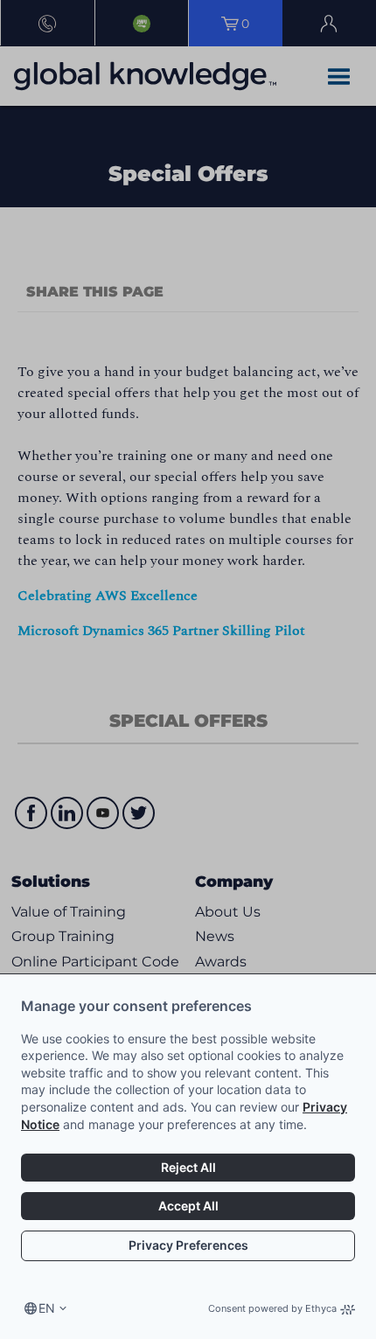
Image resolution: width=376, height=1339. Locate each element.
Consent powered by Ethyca (272, 1308)
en (46, 1308)
